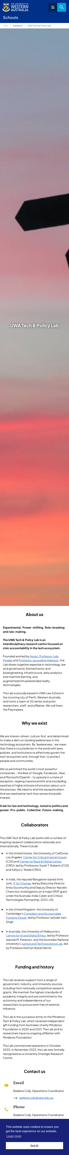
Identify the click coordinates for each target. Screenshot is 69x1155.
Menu (52, 7)
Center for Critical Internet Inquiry (45, 857)
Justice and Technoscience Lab (42, 943)
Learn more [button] (13, 1136)
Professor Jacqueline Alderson (39, 660)
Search (61, 7)
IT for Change (22, 883)
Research (18, 25)
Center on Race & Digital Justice (40, 861)
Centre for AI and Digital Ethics (26, 935)
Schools (5, 25)
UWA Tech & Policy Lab (39, 25)
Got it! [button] (34, 1145)
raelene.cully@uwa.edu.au (36, 1097)
